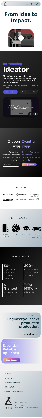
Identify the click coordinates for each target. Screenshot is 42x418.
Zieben (9, 408)
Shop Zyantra (29, 165)
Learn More (10, 92)
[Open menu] (27, 4)
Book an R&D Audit (10, 165)
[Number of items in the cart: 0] (32, 4)
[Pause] (30, 114)
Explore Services (30, 334)
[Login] (37, 4)
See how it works (28, 92)
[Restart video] (35, 114)
